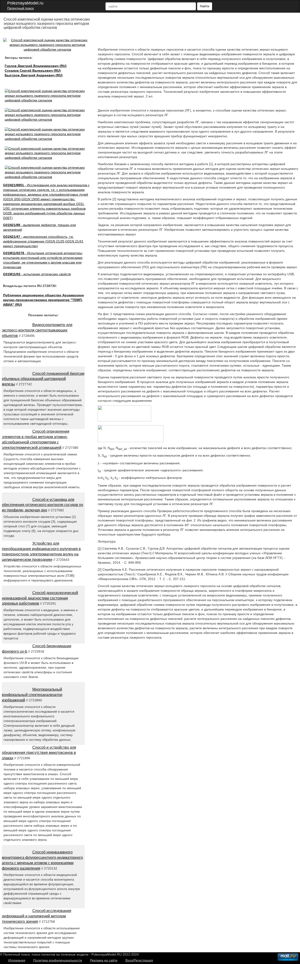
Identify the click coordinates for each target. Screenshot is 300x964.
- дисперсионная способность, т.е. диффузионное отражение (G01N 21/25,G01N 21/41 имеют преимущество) (43, 241)
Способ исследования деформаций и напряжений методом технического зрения (36, 916)
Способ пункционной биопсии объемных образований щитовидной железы (43, 379)
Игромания (16, 960)
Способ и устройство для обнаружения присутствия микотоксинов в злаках (39, 752)
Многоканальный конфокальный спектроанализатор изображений (32, 694)
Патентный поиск (20, 8)
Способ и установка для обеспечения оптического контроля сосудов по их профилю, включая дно (42, 505)
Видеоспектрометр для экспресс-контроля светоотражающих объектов (37, 330)
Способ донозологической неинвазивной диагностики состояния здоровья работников (40, 598)
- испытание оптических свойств (37, 274)
